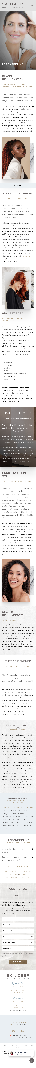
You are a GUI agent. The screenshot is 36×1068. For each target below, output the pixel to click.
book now (17, 962)
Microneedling (22, 874)
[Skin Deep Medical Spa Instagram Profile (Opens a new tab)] (13, 1031)
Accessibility (13, 1045)
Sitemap (19, 1045)
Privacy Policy (5, 956)
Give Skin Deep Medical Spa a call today (18, 807)
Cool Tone (21, 877)
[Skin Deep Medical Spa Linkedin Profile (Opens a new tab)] (22, 1031)
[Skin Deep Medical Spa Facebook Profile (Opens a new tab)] (18, 1031)
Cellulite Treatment (27, 871)
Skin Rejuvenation (13, 874)
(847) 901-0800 (18, 1001)
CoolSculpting (6, 871)
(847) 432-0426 (18, 986)
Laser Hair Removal (16, 871)
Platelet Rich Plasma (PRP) (11, 877)
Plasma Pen (28, 877)
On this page (17, 185)
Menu (32, 5)
